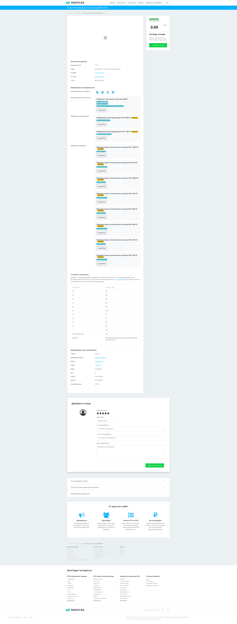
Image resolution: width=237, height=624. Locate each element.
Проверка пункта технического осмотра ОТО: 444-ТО (116, 224)
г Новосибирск (71, 579)
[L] (108, 93)
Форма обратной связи (152, 585)
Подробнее (102, 110)
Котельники (97, 583)
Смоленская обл (124, 585)
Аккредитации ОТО (72, 557)
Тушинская (96, 581)
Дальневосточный (100, 357)
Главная (112, 3)
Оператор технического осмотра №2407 (111, 99)
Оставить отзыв (158, 45)
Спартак (96, 596)
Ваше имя (100, 417)
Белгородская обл (124, 592)
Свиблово (96, 585)
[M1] (102, 93)
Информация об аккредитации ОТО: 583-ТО (113, 118)
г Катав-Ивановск (71, 594)
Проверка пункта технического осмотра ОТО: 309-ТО (116, 255)
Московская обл (124, 583)
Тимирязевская (97, 590)
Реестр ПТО (121, 3)
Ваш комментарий (103, 443)
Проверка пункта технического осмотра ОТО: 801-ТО (116, 163)
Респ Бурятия (119, 279)
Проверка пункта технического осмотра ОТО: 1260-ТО (117, 147)
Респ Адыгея (123, 587)
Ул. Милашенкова (98, 592)
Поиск (25, 617)
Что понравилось (103, 425)
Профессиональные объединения (76, 559)
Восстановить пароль (152, 583)
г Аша (68, 581)
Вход (147, 579)
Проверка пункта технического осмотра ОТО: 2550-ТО (117, 178)
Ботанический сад (98, 579)
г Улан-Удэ (98, 365)
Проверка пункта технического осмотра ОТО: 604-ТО (116, 240)
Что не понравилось (104, 434)
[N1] (97, 93)
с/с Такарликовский (72, 596)
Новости (69, 549)
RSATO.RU (77, 610)
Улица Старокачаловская (100, 598)
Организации (97, 557)
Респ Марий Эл (124, 598)
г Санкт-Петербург (124, 581)
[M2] (113, 93)
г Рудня (69, 592)
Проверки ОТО (71, 555)
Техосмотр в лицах (99, 551)
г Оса (68, 590)
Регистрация (149, 581)
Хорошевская (97, 594)
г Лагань (69, 583)
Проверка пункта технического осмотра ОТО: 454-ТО (116, 194)
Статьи (121, 549)
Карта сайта (18, 617)
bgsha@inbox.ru (99, 76)
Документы (123, 551)
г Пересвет (70, 585)
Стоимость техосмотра (100, 549)
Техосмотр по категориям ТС (101, 553)
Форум (140, 3)
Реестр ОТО (132, 3)
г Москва (122, 579)
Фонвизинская (97, 587)
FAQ (121, 553)
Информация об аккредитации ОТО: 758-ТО (113, 132)
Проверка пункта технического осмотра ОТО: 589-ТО (116, 209)
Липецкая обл (123, 594)
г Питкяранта (70, 587)
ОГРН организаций (98, 555)
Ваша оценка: (101, 410)
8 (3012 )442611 (99, 73)
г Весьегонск (70, 598)
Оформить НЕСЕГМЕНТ (154, 3)
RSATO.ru (77, 2)
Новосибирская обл (125, 596)
